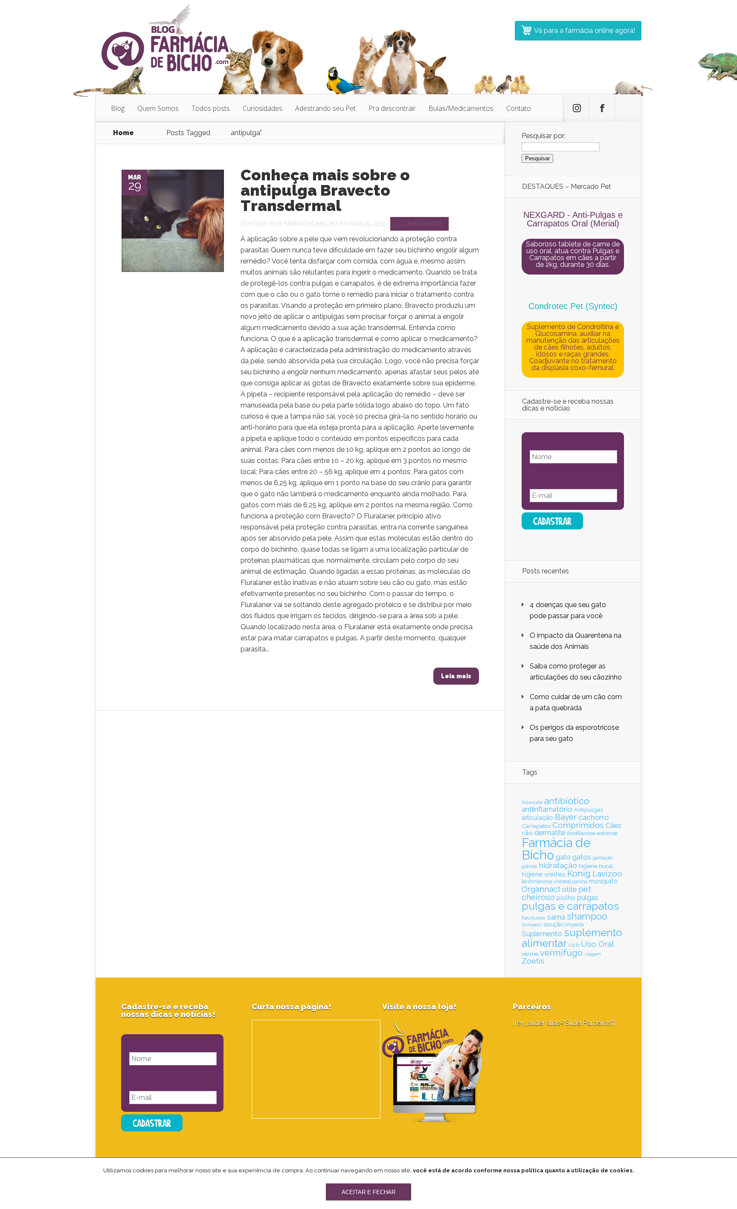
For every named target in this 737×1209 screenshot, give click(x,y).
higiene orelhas (544, 874)
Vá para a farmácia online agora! (584, 30)
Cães (613, 825)
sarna (556, 917)
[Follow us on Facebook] (602, 108)
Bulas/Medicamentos (461, 108)
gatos (581, 857)
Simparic (532, 925)
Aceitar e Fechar (368, 1192)
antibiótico (566, 800)
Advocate (532, 802)
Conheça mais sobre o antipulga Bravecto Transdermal (325, 190)
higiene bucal (596, 866)
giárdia (529, 866)
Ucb (574, 945)
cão (527, 832)
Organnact (541, 889)
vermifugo (561, 953)
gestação (603, 858)
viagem (592, 954)
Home (123, 133)
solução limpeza (563, 924)
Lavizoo (607, 873)
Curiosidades (262, 108)
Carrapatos (536, 825)
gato (563, 857)
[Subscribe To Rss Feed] (628, 108)
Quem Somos (158, 108)
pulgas (587, 898)
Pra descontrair (392, 108)
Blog (118, 108)
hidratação (558, 865)
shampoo (587, 916)
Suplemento (542, 933)
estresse (607, 833)
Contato (518, 108)
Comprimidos (578, 825)
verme (530, 953)
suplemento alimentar (572, 937)
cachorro (593, 817)
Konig (579, 873)
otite (569, 889)
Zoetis (533, 960)
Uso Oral (597, 944)
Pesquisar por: (544, 136)
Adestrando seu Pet (325, 108)
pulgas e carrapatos (570, 906)
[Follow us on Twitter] (576, 108)
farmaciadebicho (311, 223)
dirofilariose (581, 833)
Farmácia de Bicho (556, 848)
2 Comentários (419, 223)
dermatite (549, 832)
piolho (566, 897)
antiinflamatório (547, 809)
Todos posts (211, 108)
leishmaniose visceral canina (554, 882)
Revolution (533, 918)
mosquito (603, 881)
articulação (537, 817)
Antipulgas (588, 809)
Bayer (566, 816)
